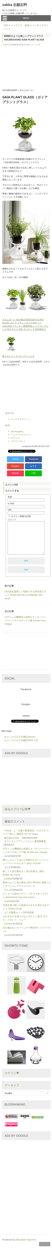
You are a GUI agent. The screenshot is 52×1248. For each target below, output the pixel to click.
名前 (10, 496)
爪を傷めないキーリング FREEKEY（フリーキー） (27, 929)
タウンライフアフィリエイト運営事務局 (25, 841)
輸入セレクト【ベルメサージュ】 (18, 356)
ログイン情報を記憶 (21, 516)
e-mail (11, 503)
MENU (26, 18)
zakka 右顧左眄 (14, 5)
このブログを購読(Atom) (22, 736)
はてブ (33, 466)
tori (6, 901)
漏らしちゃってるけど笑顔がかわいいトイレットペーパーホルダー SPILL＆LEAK (26, 861)
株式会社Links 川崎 (15, 837)
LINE (33, 473)
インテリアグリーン (20, 419)
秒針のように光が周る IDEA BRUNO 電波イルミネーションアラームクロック (27, 884)
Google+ (15, 466)
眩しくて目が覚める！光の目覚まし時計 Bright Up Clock (23, 873)
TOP (5, 25)
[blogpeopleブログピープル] (37, 1117)
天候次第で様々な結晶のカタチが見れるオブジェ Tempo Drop (26, 907)
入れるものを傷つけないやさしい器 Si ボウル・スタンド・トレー (25, 918)
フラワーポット (18, 441)
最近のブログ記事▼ (18, 809)
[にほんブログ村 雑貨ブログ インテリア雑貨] (24, 1117)
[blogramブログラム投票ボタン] (11, 1125)
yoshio (7, 878)
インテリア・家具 (20, 25)
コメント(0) (35, 44)
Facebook (33, 459)
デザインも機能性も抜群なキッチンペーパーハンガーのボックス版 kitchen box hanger (26, 850)
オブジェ (15, 438)
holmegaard (17, 431)
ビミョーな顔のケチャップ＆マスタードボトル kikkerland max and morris (26, 895)
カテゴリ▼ (12, 1073)
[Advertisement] (26, 68)
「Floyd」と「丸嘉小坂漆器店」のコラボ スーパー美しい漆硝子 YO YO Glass (26, 832)
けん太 (7, 889)
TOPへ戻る (44, 1244)
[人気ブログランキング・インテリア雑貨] (11, 1117)
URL (10, 509)
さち (6, 867)
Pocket (15, 473)
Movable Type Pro (26, 1239)
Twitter (15, 459)
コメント (12, 519)
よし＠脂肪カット (13, 912)
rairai (7, 856)
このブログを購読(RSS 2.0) (23, 740)
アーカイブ (12, 1085)
